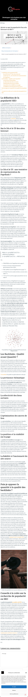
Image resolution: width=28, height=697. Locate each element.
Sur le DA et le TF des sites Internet (11, 74)
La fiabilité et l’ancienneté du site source (12, 86)
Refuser (14, 690)
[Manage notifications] (25, 695)
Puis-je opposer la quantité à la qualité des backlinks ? (14, 88)
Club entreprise (7, 47)
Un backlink (3, 374)
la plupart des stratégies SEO (16, 537)
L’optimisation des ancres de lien (11, 83)
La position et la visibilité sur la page (11, 85)
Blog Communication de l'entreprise (10, 51)
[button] (26, 672)
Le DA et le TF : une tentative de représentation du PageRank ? (14, 76)
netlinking (13, 118)
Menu (3, 23)
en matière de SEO (17, 602)
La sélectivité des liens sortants (10, 82)
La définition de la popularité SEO (10, 72)
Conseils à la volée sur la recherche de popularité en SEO (14, 91)
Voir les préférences (14, 693)
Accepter (14, 686)
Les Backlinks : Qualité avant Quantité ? (11, 78)
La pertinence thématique (9, 80)
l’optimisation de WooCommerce (9, 633)
